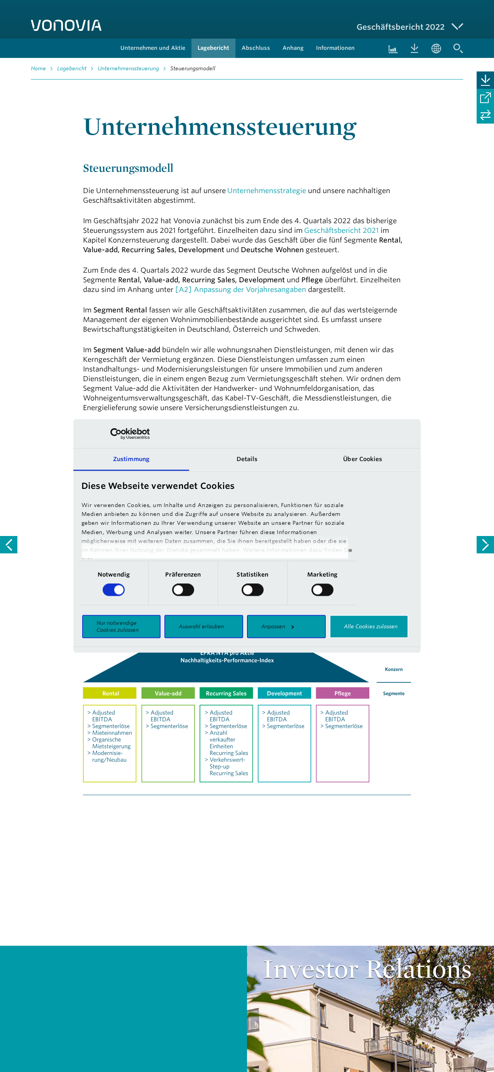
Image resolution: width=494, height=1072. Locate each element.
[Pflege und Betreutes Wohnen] (8, 544)
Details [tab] (247, 459)
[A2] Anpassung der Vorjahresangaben (240, 289)
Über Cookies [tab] (362, 459)
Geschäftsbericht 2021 (341, 230)
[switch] (183, 590)
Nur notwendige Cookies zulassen (117, 626)
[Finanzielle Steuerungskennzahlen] (485, 544)
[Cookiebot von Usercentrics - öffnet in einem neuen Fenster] (116, 433)
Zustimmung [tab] (131, 459)
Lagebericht (71, 68)
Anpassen (273, 626)
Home (38, 68)
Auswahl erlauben (201, 626)
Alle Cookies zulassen (371, 626)
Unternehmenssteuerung (128, 68)
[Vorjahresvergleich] (485, 115)
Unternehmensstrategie (266, 190)
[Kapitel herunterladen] (485, 80)
